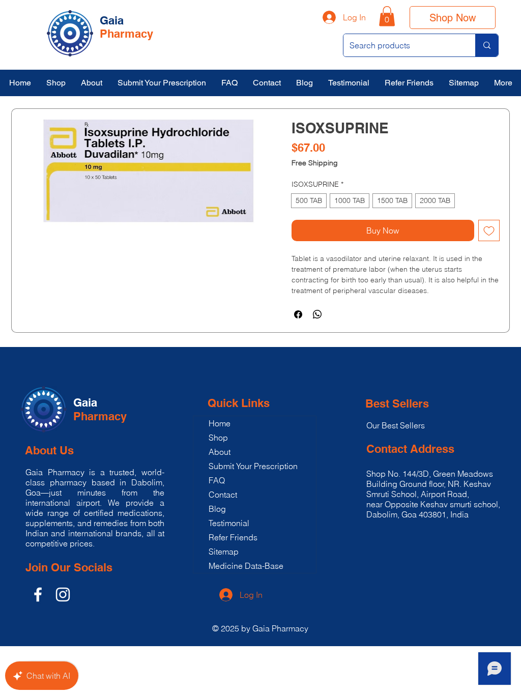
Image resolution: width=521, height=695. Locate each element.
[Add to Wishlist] (489, 230)
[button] (387, 16)
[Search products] (486, 45)
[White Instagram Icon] (62, 594)
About (219, 452)
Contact (223, 494)
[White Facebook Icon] (37, 594)
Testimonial (229, 523)
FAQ (217, 480)
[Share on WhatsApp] (317, 314)
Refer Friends (233, 537)
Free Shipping (315, 163)
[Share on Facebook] (298, 314)
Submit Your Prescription (253, 466)
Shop (218, 437)
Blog (217, 509)
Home (219, 423)
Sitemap (224, 551)
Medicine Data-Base (246, 566)
